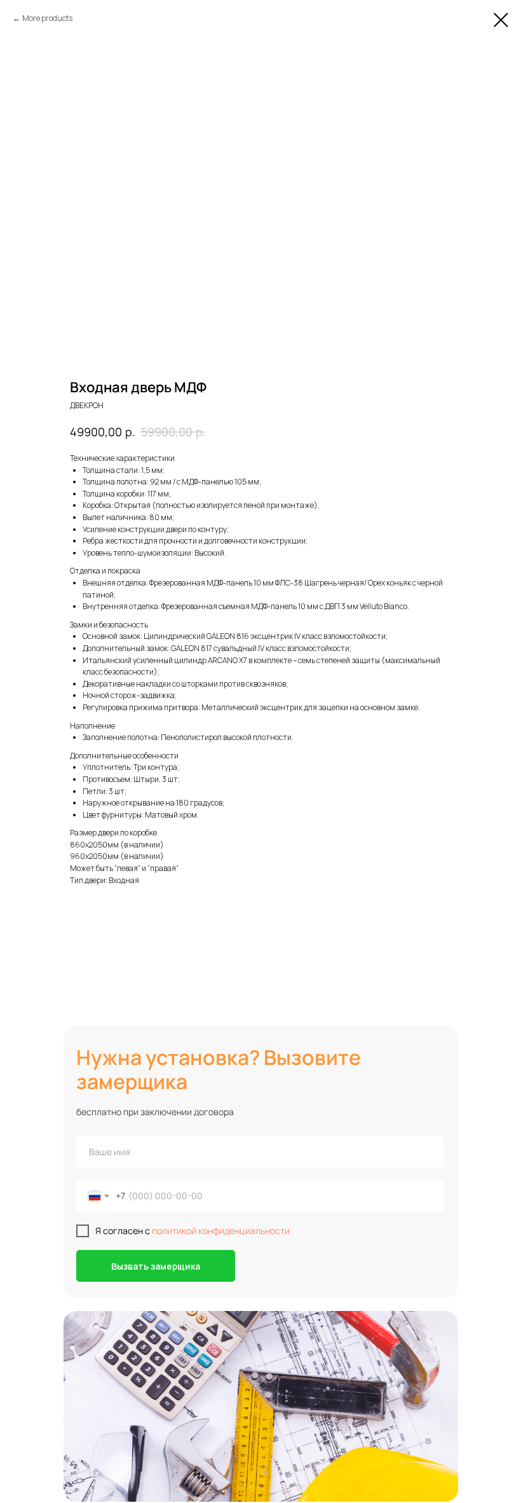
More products (47, 18)
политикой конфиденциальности (221, 1231)
